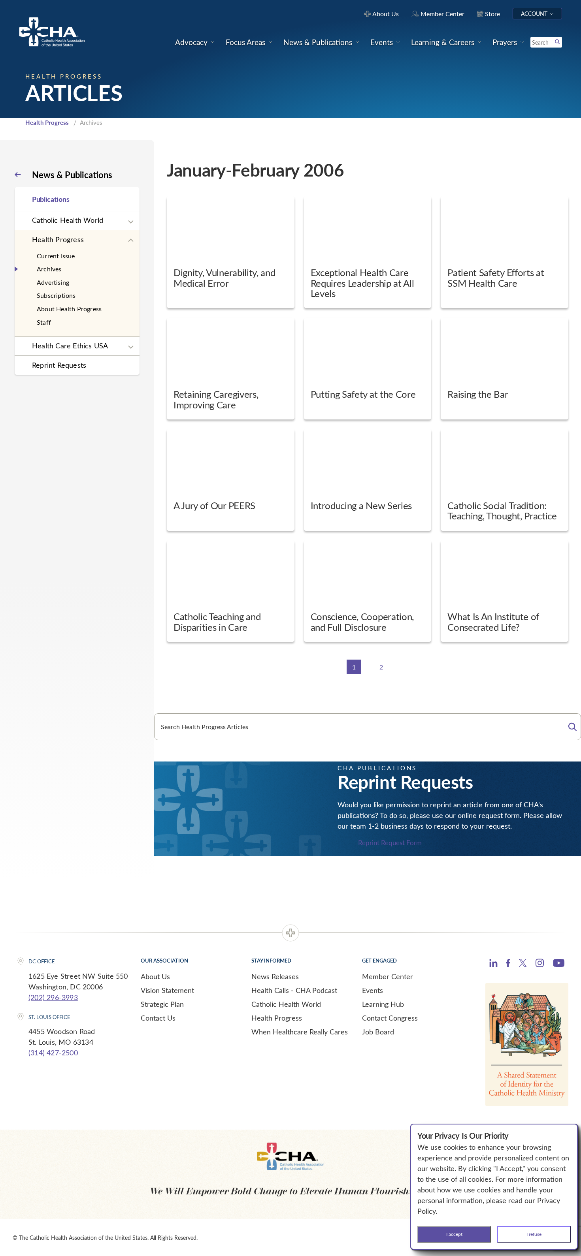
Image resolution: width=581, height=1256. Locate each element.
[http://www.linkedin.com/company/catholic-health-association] (493, 964)
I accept (454, 1234)
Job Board (378, 1031)
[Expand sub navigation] (131, 222)
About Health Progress (69, 309)
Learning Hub (383, 1004)
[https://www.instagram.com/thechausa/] (540, 965)
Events (372, 990)
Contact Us (158, 1018)
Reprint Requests (59, 365)
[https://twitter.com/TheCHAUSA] (523, 964)
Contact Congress (390, 1018)
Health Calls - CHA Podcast (294, 990)
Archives (49, 269)
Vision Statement (167, 990)
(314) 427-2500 (53, 1052)
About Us (155, 976)
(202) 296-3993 (53, 997)
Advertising (53, 282)
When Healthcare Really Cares (299, 1031)
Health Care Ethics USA (70, 345)
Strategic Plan (162, 1004)
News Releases (275, 976)
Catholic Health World (67, 220)
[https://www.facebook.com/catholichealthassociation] (508, 964)
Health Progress (47, 122)
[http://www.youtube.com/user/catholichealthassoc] (558, 964)
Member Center (387, 976)
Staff (44, 322)
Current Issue (56, 256)
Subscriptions (56, 295)
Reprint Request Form (390, 843)
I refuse (533, 1234)
